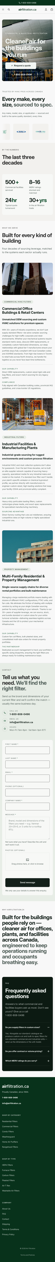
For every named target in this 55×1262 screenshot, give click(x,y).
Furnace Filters (8, 1170)
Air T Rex (6, 1185)
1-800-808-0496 (28, 3)
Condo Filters (8, 1131)
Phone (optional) (14, 786)
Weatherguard (8, 1136)
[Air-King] (20, 132)
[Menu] (3, 9)
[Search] (9, 9)
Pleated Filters (8, 1180)
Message (10, 815)
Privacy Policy (8, 1234)
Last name (11, 758)
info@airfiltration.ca (11, 1103)
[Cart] (52, 9)
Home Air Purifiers (10, 1142)
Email (9, 772)
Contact (5, 1219)
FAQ (4, 1214)
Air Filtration (30, 1248)
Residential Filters (9, 1121)
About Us (6, 1209)
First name (11, 744)
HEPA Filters (7, 1165)
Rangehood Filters (10, 1147)
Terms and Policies (27, 1255)
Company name (13, 801)
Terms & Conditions (10, 1229)
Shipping (6, 1224)
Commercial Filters (10, 1126)
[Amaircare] (40, 132)
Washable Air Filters (10, 1190)
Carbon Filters (8, 1175)
